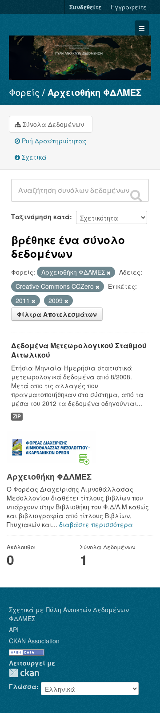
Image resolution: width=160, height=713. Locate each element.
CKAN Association (34, 640)
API (14, 629)
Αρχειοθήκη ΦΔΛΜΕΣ (94, 92)
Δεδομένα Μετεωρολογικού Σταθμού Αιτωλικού (79, 350)
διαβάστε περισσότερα (96, 524)
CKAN (24, 673)
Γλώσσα (22, 686)
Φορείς (24, 92)
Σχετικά (33, 157)
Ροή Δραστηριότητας (53, 140)
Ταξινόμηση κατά (40, 216)
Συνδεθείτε (85, 7)
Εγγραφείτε (129, 7)
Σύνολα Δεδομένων (52, 124)
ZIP (17, 416)
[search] (136, 195)
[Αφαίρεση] (109, 272)
